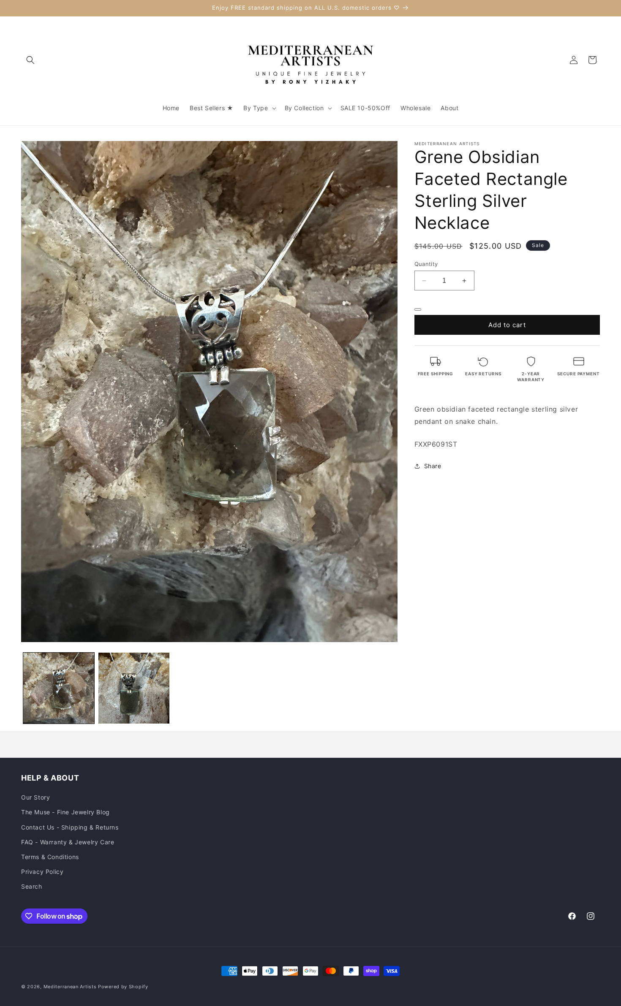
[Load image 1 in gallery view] (58, 688)
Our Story (35, 797)
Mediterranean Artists (70, 987)
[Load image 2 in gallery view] (133, 688)
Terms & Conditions (50, 856)
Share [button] (432, 465)
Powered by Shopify (123, 987)
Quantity (426, 263)
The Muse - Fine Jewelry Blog (65, 812)
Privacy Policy (42, 871)
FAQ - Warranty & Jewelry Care (67, 842)
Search (31, 886)
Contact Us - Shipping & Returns (70, 827)
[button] (30, 60)
